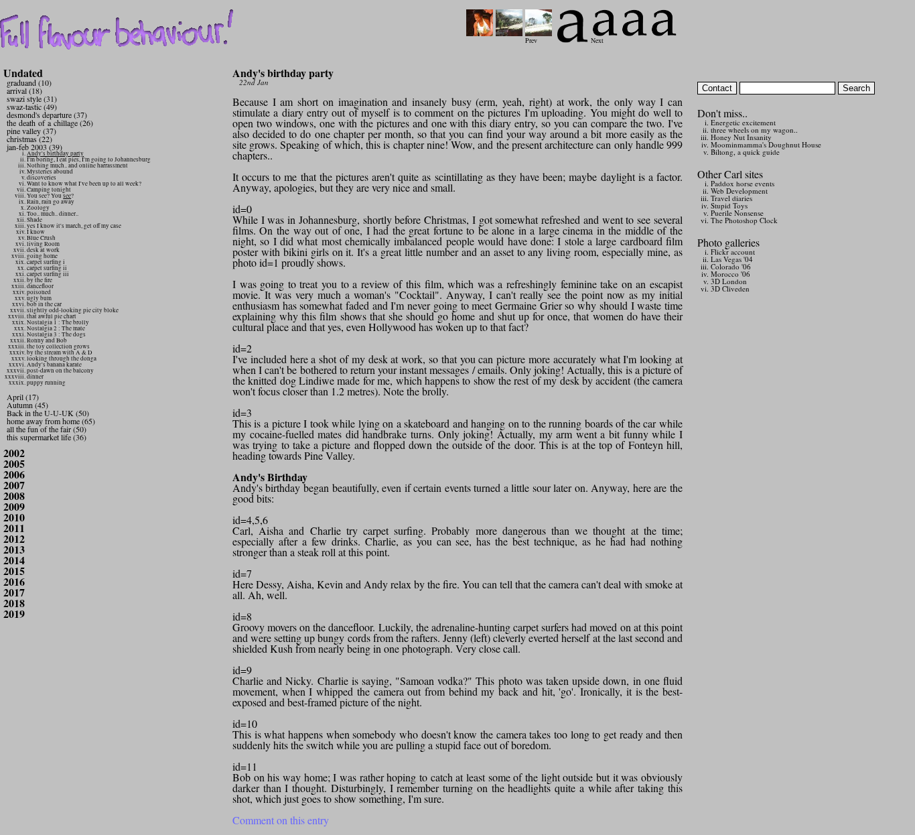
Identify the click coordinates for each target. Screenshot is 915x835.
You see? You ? (50, 196)
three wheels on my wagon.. (754, 130)
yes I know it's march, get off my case (74, 226)
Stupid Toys (729, 205)
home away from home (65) (51, 420)
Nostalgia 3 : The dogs (56, 334)
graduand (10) (29, 82)
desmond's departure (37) (47, 114)
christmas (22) (29, 138)
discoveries (41, 178)
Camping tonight (49, 190)
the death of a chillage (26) (50, 122)
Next (597, 40)
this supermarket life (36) (46, 437)
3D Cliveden (730, 288)
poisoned (39, 292)
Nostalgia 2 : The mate (56, 328)
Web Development (739, 191)
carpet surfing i (46, 262)
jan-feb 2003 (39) (34, 146)
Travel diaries (731, 198)
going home (42, 256)
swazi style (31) (32, 98)
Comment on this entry (280, 820)
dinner (35, 377)
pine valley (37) (31, 130)
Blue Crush (41, 238)
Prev (531, 40)
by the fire (39, 280)
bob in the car (44, 304)
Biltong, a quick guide (745, 152)
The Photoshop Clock (744, 220)
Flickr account (733, 252)
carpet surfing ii (47, 268)
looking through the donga (61, 359)
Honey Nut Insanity (741, 137)
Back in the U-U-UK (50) (48, 412)
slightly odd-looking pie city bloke (73, 310)
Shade (34, 220)
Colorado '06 (731, 266)
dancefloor (40, 286)
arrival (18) (24, 90)
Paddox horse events (742, 183)
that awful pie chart (51, 316)
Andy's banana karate (54, 365)
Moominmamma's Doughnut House (766, 144)
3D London (729, 281)
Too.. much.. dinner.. (52, 214)
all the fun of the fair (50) (46, 429)
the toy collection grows (58, 346)
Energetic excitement (743, 122)
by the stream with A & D (59, 352)
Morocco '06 (730, 274)
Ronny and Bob (47, 340)
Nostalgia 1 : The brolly (58, 322)
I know (36, 232)
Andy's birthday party (55, 153)
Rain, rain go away (50, 202)
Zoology (38, 208)
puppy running (46, 383)
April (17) (23, 396)
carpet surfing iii (48, 274)
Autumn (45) (27, 404)
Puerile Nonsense (737, 213)
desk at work (43, 250)
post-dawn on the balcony (60, 371)
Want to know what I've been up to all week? (84, 184)
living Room (43, 244)
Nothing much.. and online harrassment (77, 166)
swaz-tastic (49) (32, 106)
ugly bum (39, 298)
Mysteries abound (50, 172)
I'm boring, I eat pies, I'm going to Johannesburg (89, 159)
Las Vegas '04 (732, 259)
